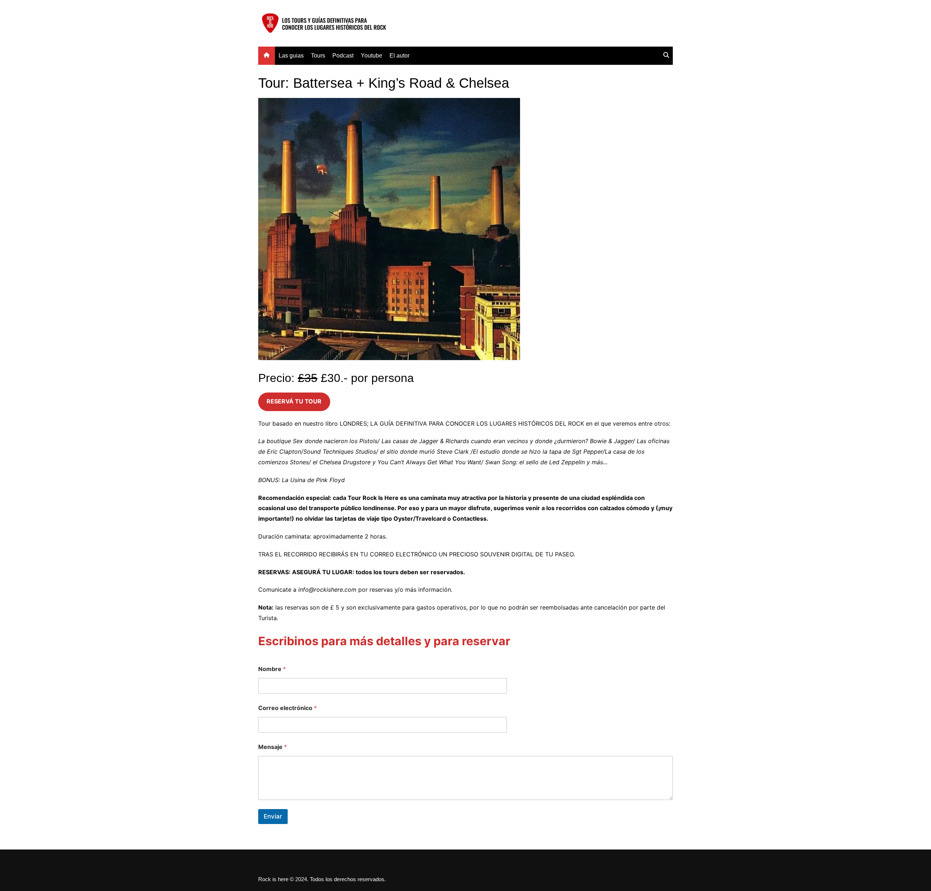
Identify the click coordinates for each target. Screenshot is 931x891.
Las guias (291, 55)
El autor (399, 55)
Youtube (371, 55)
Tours (318, 55)
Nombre (272, 669)
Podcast (342, 55)
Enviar (273, 816)
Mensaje (272, 747)
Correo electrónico (287, 708)
